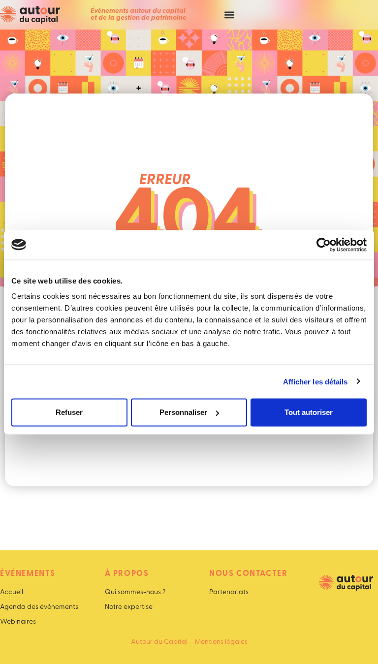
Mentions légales (221, 642)
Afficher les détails (315, 381)
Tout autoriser (308, 412)
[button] (229, 15)
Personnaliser (183, 412)
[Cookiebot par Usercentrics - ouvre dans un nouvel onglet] (324, 244)
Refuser (69, 412)
